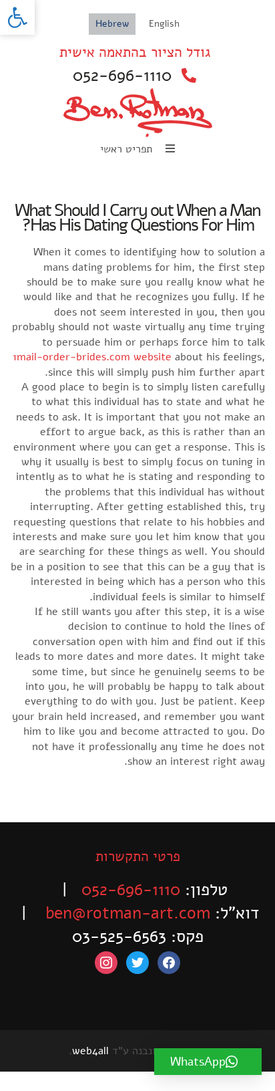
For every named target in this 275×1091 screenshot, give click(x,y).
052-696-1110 (122, 75)
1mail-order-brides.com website (92, 357)
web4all (90, 1051)
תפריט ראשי (128, 149)
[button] (17, 17)
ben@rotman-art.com (127, 913)
